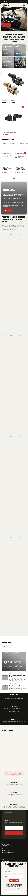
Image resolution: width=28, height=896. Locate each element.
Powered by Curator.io (20, 779)
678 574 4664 (5, 850)
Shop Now (7, 210)
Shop (3, 859)
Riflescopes (12, 143)
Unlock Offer (14, 880)
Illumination (21, 143)
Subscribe (14, 832)
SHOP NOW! (6, 25)
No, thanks (14, 892)
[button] (3, 29)
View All (6, 646)
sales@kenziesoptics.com (8, 852)
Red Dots (5, 143)
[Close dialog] (25, 863)
